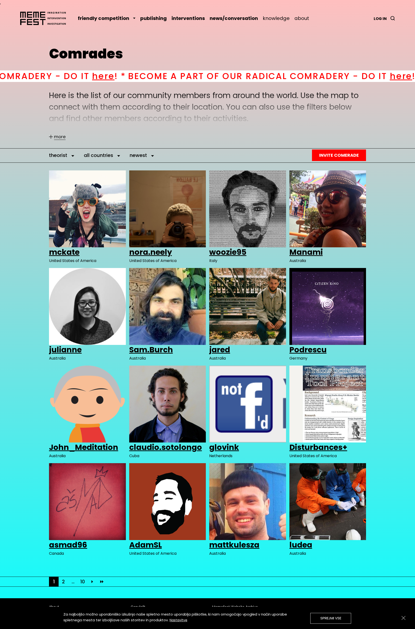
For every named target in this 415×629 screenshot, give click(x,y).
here (288, 76)
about (301, 18)
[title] (393, 18)
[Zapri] (403, 618)
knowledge (276, 18)
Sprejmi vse (330, 618)
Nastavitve (178, 620)
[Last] (102, 581)
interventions (188, 18)
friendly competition (103, 18)
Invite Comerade (339, 155)
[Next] (92, 581)
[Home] (45, 18)
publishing (153, 18)
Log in (380, 18)
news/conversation (234, 18)
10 (82, 581)
